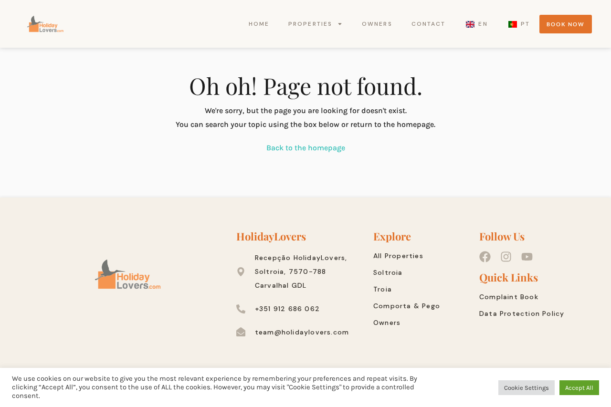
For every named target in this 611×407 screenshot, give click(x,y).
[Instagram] (506, 256)
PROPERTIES (310, 24)
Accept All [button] (579, 387)
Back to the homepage (305, 147)
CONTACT (428, 24)
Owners (386, 322)
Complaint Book (508, 296)
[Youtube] (527, 256)
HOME (259, 24)
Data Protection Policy (521, 313)
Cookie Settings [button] (526, 387)
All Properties (398, 255)
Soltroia (388, 272)
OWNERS (377, 24)
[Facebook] (485, 256)
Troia (382, 289)
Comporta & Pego (406, 306)
